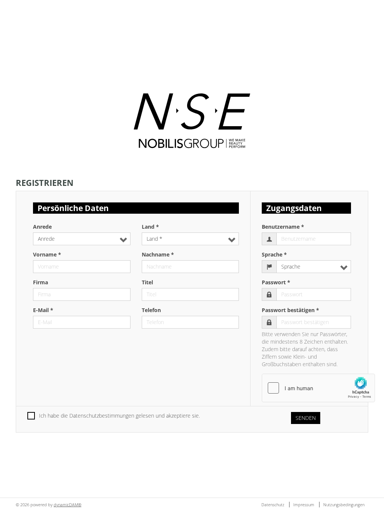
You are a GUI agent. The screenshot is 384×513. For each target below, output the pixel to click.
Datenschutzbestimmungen (101, 415)
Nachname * (158, 254)
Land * (150, 226)
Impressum (304, 504)
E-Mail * (43, 310)
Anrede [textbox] (46, 238)
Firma (40, 282)
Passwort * (276, 282)
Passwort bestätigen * (290, 310)
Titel (147, 282)
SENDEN (306, 417)
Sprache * (274, 254)
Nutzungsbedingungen (343, 504)
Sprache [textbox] (290, 266)
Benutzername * (283, 226)
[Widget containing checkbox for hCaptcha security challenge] (318, 388)
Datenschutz (273, 504)
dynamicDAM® (67, 504)
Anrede (42, 226)
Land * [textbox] (154, 238)
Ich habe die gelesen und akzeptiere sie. (119, 415)
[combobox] (81, 238)
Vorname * (47, 254)
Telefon (151, 310)
